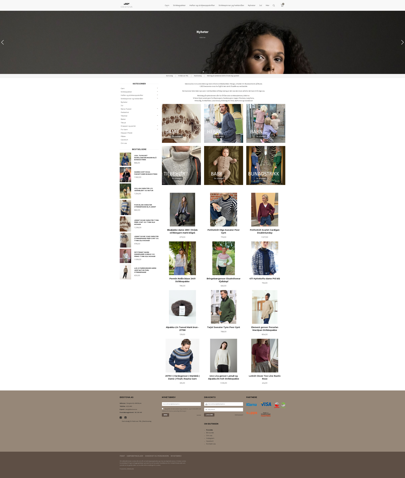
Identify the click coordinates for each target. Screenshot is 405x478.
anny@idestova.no (131, 409)
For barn (124, 130)
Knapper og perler (128, 126)
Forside (209, 430)
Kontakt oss (211, 444)
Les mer (199, 415)
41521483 (129, 406)
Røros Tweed (126, 109)
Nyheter (124, 102)
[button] (402, 42)
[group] (202, 42)
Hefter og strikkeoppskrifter (132, 95)
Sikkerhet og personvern (157, 456)
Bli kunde (210, 433)
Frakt (122, 456)
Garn (123, 88)
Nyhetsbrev (176, 456)
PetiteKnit (125, 112)
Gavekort (124, 140)
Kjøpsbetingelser (135, 456)
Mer (267, 5)
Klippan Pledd (126, 133)
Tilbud (123, 123)
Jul (122, 105)
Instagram (210, 438)
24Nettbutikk (130, 469)
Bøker (123, 119)
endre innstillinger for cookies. (152, 465)
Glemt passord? (239, 415)
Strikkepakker (126, 92)
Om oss (124, 143)
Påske (123, 136)
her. (248, 95)
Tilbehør (124, 116)
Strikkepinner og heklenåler (132, 99)
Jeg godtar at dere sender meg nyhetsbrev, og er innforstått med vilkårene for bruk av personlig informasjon (181, 410)
